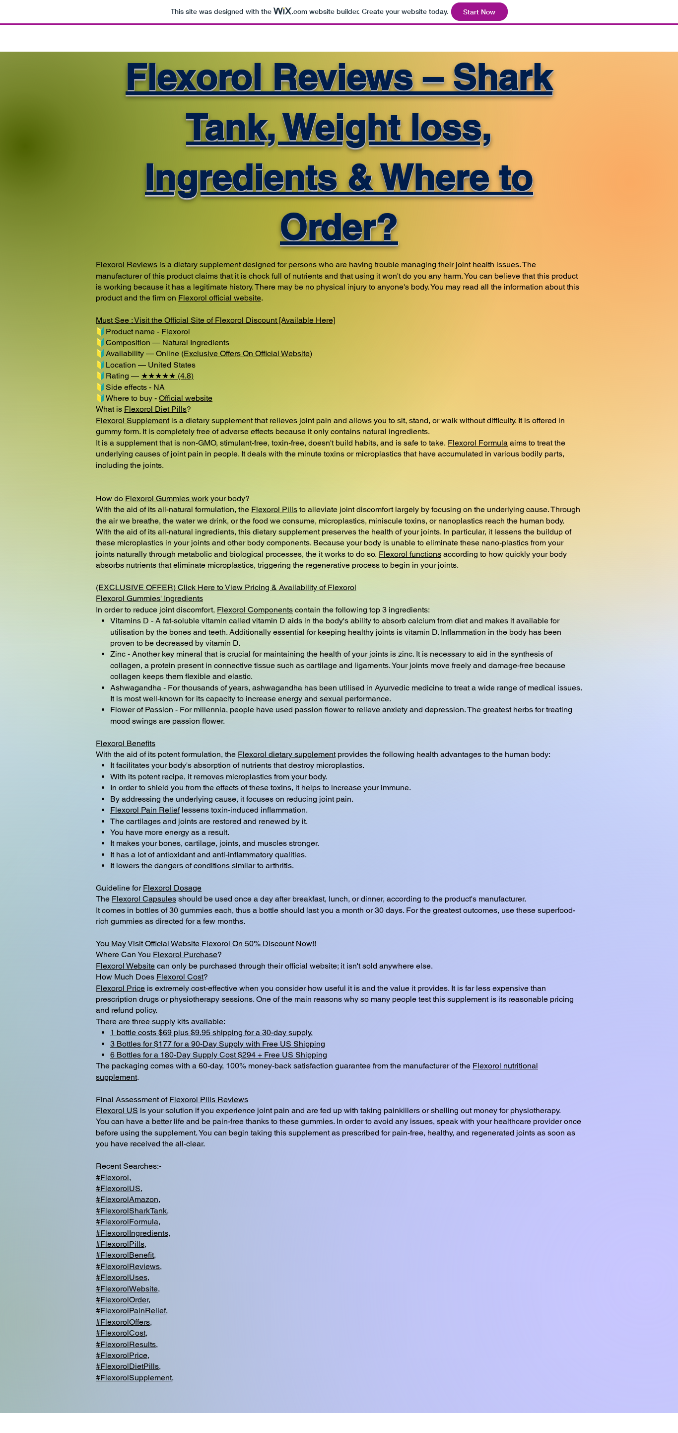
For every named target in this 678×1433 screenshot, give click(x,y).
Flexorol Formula (478, 443)
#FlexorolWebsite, (128, 1288)
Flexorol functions (410, 554)
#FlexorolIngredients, (133, 1233)
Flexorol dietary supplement (287, 754)
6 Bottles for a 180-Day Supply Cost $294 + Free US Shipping (218, 1054)
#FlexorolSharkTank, (132, 1210)
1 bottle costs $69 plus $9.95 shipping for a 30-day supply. (211, 1032)
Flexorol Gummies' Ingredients (149, 598)
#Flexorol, (113, 1177)
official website (234, 297)
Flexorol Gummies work (166, 498)
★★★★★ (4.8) (167, 375)
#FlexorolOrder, (123, 1299)
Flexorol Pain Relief (145, 810)
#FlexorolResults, (127, 1344)
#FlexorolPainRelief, (132, 1310)
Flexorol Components (255, 609)
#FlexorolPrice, (122, 1355)
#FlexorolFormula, (128, 1221)
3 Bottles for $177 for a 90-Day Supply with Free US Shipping (217, 1044)
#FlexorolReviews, (129, 1266)
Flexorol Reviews (126, 264)
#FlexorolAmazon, (128, 1199)
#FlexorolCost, (121, 1333)
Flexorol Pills (274, 509)
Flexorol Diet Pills (155, 409)
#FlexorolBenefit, (126, 1255)
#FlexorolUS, (119, 1188)
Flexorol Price (120, 988)
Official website (185, 398)
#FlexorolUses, (122, 1277)
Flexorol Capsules (144, 899)
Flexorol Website (125, 966)
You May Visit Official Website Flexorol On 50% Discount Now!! (206, 943)
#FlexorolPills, (121, 1244)
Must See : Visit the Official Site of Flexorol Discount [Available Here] (215, 320)
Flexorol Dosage (172, 888)
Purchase (200, 954)
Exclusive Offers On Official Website (247, 353)
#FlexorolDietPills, (128, 1366)
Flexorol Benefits (125, 743)
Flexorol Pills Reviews (208, 1099)
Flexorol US (117, 1110)
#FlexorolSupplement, (135, 1377)
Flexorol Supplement (132, 420)
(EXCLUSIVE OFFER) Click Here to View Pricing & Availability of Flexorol (226, 587)
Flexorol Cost (179, 976)
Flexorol (192, 297)
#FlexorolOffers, (124, 1322)
